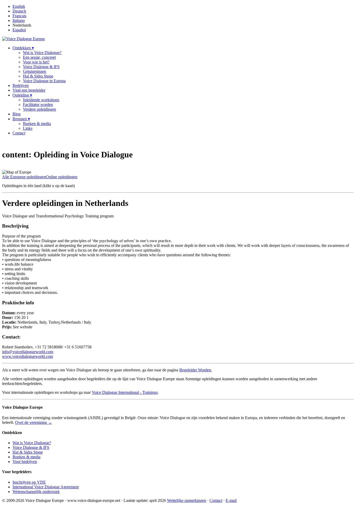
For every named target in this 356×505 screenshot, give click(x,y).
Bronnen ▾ (21, 119)
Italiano (19, 20)
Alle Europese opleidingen (24, 177)
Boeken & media (37, 123)
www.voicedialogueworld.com (27, 356)
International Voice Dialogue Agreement (46, 487)
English (19, 6)
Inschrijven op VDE (29, 482)
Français (19, 16)
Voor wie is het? (36, 62)
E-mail (231, 500)
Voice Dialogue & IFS (41, 66)
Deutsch (19, 11)
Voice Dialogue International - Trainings (125, 392)
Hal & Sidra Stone (38, 76)
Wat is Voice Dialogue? (42, 52)
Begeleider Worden (195, 370)
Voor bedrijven (25, 461)
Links (27, 128)
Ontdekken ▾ (23, 48)
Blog (17, 114)
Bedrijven (21, 85)
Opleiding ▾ (22, 95)
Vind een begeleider (29, 90)
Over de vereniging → (33, 422)
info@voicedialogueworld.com (27, 351)
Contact (19, 133)
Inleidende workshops (41, 100)
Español (19, 30)
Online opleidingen (61, 177)
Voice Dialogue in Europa (44, 81)
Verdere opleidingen (39, 109)
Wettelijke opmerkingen (186, 500)
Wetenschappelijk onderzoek (36, 491)
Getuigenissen (34, 71)
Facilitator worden (38, 104)
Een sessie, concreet (39, 57)
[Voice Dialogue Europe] (23, 39)
